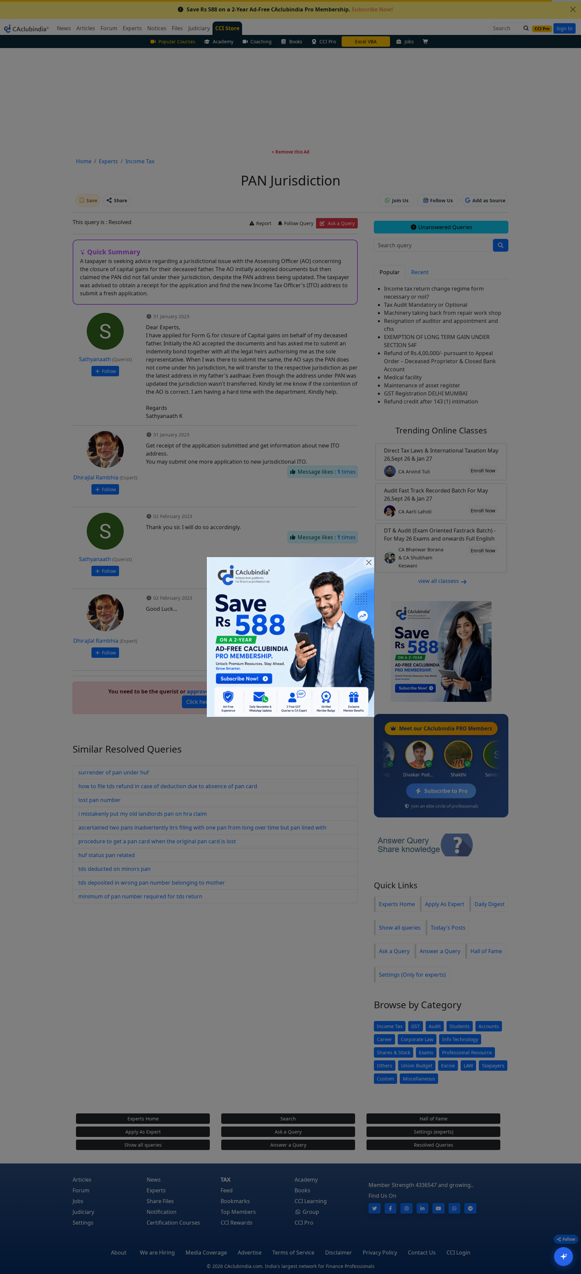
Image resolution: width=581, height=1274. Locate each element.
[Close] (368, 562)
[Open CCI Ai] (563, 1256)
